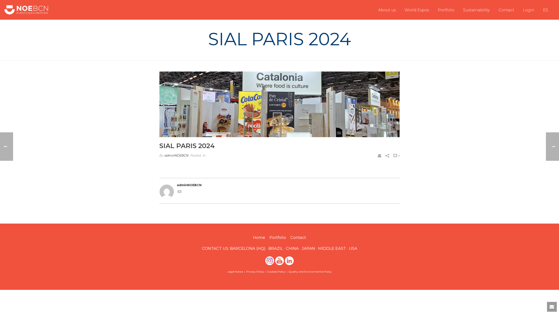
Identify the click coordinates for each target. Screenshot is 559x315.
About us (387, 10)
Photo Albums (358, 56)
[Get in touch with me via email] (179, 192)
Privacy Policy (255, 271)
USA (353, 248)
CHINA (292, 248)
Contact (506, 10)
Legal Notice (235, 271)
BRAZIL (275, 248)
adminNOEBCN (176, 156)
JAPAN (308, 248)
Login (528, 10)
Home (340, 56)
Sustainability (476, 10)
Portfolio (446, 10)
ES (545, 10)
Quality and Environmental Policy (310, 271)
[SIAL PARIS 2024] (279, 104)
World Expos (417, 10)
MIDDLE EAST (332, 248)
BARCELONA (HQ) (247, 248)
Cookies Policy (276, 271)
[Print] (379, 155)
